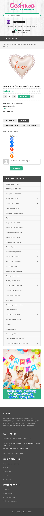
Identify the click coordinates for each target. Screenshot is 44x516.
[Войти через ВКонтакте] (12, 142)
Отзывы (23, 121)
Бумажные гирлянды (13, 261)
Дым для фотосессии (13, 276)
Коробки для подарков (14, 232)
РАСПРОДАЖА (11, 329)
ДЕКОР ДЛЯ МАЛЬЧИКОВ (14, 184)
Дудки (8, 218)
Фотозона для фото (13, 315)
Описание (10, 121)
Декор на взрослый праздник (17, 344)
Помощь (8, 479)
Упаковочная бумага (13, 242)
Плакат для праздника (14, 252)
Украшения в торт (12, 208)
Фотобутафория (11, 266)
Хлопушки (9, 300)
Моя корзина (10, 497)
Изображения (12, 125)
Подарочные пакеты (13, 223)
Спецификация (30, 125)
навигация (12, 39)
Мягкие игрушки (11, 310)
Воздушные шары (12, 199)
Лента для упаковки (13, 281)
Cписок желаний (11, 501)
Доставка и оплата (12, 464)
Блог (6, 475)
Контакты (8, 472)
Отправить (16, 168)
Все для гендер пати (13, 319)
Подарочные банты (13, 237)
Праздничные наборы (14, 194)
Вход (7, 489)
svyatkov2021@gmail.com (18, 448)
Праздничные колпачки (14, 213)
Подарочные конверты (14, 228)
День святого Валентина (15, 339)
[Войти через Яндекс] (12, 149)
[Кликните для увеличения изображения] (22, 67)
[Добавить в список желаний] (32, 96)
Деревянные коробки (14, 271)
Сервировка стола (12, 203)
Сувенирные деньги (13, 295)
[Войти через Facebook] (12, 145)
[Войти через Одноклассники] (12, 156)
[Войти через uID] (12, 139)
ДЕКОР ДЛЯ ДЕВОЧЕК (13, 189)
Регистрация (9, 493)
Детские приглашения (14, 286)
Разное (8, 324)
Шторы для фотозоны (14, 290)
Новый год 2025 (11, 334)
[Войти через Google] (12, 152)
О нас (7, 468)
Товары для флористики (14, 305)
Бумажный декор (12, 257)
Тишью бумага (11, 247)
